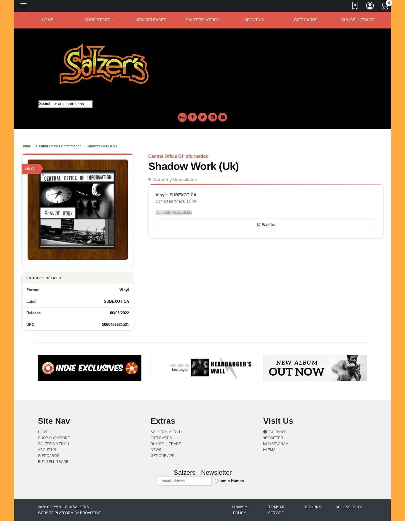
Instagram (277, 444)
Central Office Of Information (59, 146)
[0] (385, 7)
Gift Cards (306, 20)
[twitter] (202, 117)
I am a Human (231, 481)
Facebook (277, 432)
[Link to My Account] (370, 6)
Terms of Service (276, 510)
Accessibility (349, 507)
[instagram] (213, 117)
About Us (254, 20)
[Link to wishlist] (355, 6)
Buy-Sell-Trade (357, 20)
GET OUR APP (162, 456)
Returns (312, 507)
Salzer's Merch (202, 20)
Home (26, 146)
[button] (99, 20)
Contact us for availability (176, 201)
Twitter (275, 438)
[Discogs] (182, 117)
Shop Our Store (54, 438)
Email (272, 450)
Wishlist (268, 225)
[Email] (223, 117)
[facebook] (192, 117)
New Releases (150, 20)
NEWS (156, 450)
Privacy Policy (239, 510)
